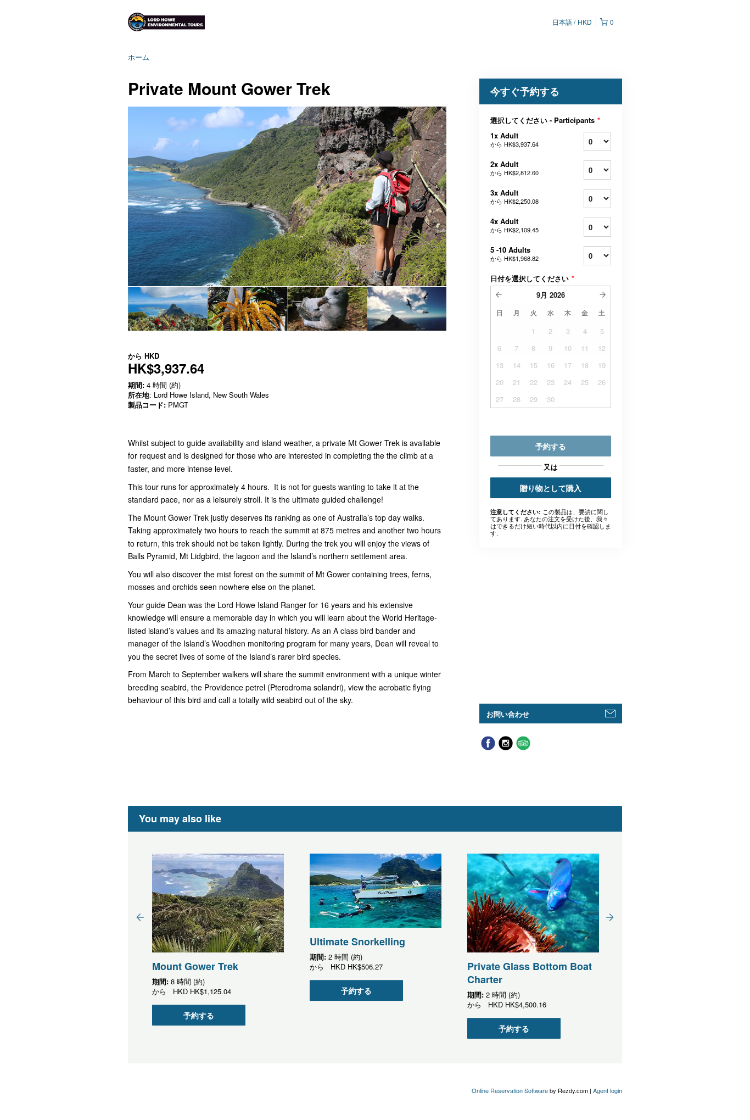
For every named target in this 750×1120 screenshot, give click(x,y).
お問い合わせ (507, 714)
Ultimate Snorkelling (357, 941)
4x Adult (514, 225)
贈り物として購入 (550, 487)
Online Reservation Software (510, 1090)
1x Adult (514, 139)
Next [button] (610, 916)
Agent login (607, 1090)
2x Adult (514, 168)
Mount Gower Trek (195, 966)
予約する (198, 1015)
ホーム (138, 57)
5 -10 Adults (514, 253)
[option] (168, 309)
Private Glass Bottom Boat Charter (529, 973)
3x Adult (514, 196)
